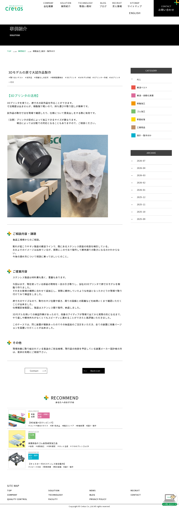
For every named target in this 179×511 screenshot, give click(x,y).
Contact (34, 370)
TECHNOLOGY (55, 494)
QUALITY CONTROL (17, 499)
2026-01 (141, 189)
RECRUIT (135, 490)
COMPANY (12, 494)
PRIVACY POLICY (98, 499)
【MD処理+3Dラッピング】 (62, 424)
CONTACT (136, 494)
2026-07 (141, 160)
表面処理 (141, 119)
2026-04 (141, 168)
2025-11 (141, 204)
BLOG (92, 494)
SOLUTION (53, 490)
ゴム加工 (141, 111)
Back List (95, 370)
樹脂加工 (141, 103)
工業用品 (141, 127)
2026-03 (141, 175)
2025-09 (141, 219)
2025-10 (141, 211)
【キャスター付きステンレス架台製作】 (50, 465)
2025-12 (141, 197)
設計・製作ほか (144, 135)
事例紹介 (22, 51)
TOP (9, 490)
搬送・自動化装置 (145, 95)
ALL (139, 79)
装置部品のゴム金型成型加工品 (58, 444)
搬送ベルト (142, 87)
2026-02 (141, 182)
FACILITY (53, 499)
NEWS (93, 490)
